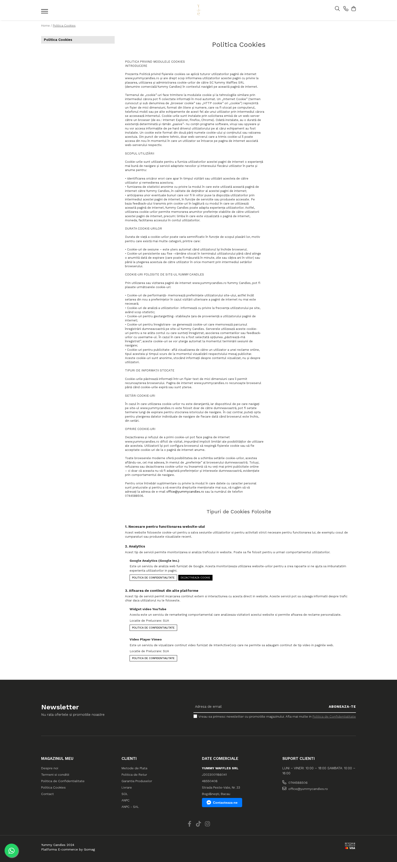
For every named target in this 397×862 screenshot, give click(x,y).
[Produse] (45, 12)
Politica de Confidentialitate (153, 577)
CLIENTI (129, 758)
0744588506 (297, 782)
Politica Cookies (64, 25)
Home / (46, 25)
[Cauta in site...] (337, 9)
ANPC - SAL (130, 807)
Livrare (127, 787)
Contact (47, 794)
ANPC (126, 800)
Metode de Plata (134, 768)
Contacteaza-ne (225, 802)
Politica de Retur (134, 774)
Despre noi (49, 768)
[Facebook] (190, 824)
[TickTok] (199, 824)
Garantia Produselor (137, 781)
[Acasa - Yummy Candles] (198, 10)
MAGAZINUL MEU (57, 758)
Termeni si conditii (55, 774)
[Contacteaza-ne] (345, 9)
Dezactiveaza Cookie (195, 577)
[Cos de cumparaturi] (353, 9)
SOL (125, 794)
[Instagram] (208, 824)
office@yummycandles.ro (185, 491)
